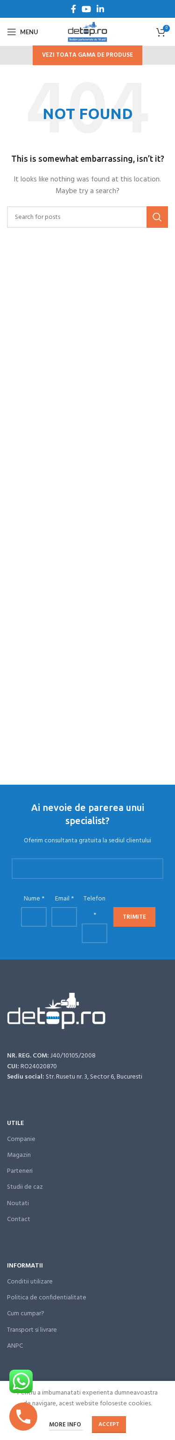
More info (66, 1425)
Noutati (18, 1203)
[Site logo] (87, 32)
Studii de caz (25, 1187)
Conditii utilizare (30, 1281)
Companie (21, 1139)
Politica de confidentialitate (46, 1297)
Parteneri (20, 1171)
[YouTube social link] (86, 9)
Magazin (19, 1155)
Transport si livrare (32, 1330)
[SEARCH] (157, 217)
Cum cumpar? (25, 1313)
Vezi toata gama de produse (87, 55)
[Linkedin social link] (100, 9)
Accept (108, 1424)
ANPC (15, 1346)
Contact (18, 1219)
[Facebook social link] (73, 9)
